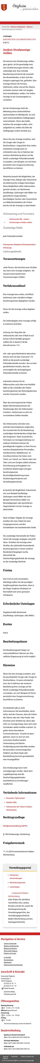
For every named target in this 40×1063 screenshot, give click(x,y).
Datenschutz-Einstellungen (13, 965)
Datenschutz (5, 1056)
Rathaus (29, 27)
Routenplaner (9, 960)
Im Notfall (7, 957)
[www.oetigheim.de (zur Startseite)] (20, 10)
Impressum (5, 1058)
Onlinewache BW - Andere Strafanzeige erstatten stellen (20, 220)
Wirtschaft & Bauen (10, 951)
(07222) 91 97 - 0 (10, 983)
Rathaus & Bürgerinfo (18, 27)
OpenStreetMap (9, 992)
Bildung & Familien (10, 948)
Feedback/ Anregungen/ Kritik (27, 1056)
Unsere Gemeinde (10, 944)
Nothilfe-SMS (11, 802)
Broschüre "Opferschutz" (15, 798)
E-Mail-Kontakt (9, 988)
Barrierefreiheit (14, 1056)
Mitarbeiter (8, 962)
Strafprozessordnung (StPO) (15, 826)
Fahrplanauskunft (10, 994)
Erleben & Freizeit (10, 953)
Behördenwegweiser (17, 883)
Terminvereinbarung (11, 1024)
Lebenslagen (15, 887)
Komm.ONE (30, 1060)
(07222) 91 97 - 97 (10, 986)
